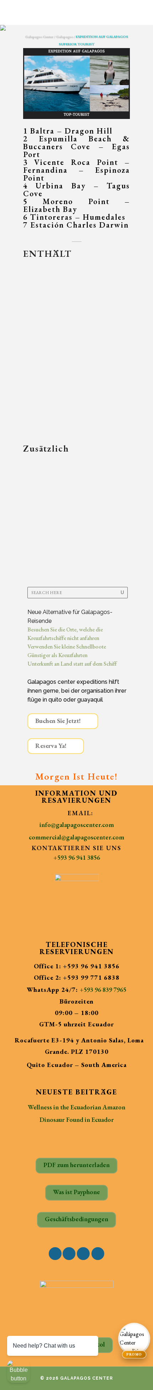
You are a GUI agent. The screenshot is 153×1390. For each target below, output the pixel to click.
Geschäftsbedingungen (76, 1219)
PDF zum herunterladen (76, 1165)
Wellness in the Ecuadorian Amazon (76, 1107)
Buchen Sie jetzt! (58, 721)
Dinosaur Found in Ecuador (76, 1119)
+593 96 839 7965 (103, 989)
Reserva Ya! (51, 745)
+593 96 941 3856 (76, 857)
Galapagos (64, 36)
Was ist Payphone (76, 1192)
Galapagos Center (39, 36)
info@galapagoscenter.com (76, 825)
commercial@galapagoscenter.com (76, 837)
